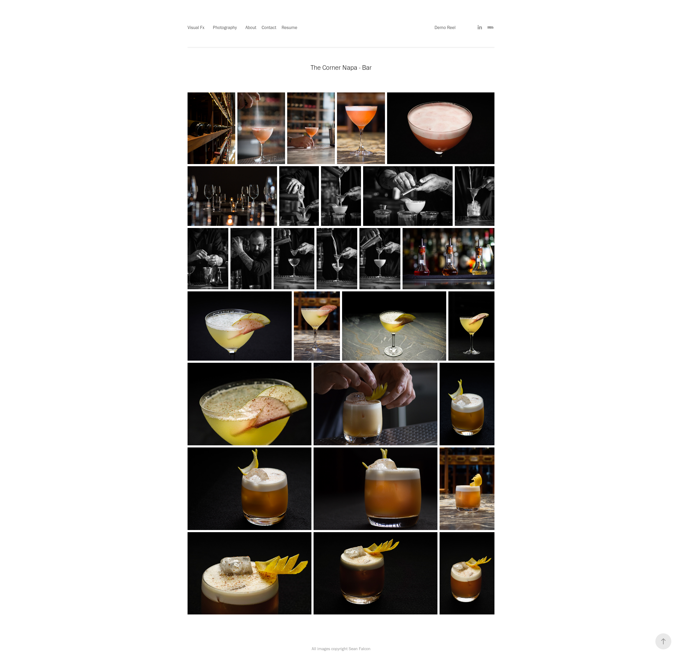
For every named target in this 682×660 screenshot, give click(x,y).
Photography (225, 27)
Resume (289, 27)
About (250, 27)
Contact (269, 27)
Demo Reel (445, 27)
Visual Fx (196, 27)
